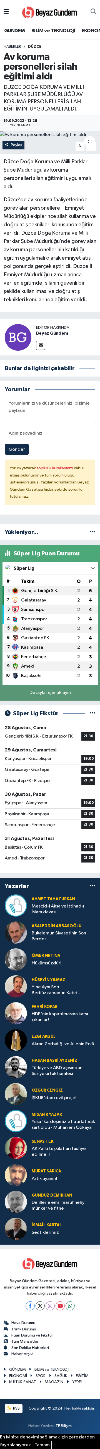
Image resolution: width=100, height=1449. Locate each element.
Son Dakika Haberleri (30, 1348)
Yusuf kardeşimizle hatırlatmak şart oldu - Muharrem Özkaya (63, 1124)
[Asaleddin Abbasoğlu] (16, 932)
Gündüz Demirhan (52, 1195)
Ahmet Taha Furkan (53, 899)
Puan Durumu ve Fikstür (32, 1335)
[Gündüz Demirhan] (16, 1201)
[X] (40, 1305)
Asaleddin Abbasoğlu (56, 926)
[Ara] (93, 12)
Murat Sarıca (46, 1171)
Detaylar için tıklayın (50, 692)
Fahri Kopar (45, 1007)
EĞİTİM (82, 1376)
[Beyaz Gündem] (18, 337)
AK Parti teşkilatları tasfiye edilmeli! (59, 1151)
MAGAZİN (54, 1382)
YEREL (77, 1382)
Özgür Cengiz (47, 1090)
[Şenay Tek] (16, 1147)
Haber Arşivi (22, 1354)
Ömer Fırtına (46, 956)
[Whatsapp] (70, 1305)
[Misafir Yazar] (16, 1121)
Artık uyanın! (44, 1178)
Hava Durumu (23, 1323)
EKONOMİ (18, 1376)
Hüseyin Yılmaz (48, 980)
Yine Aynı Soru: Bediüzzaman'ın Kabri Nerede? (54, 990)
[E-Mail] (40, 345)
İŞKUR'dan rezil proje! (54, 1097)
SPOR (41, 1376)
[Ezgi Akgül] (16, 1040)
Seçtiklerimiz (45, 1232)
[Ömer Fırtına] (16, 959)
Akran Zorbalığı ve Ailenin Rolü (63, 1044)
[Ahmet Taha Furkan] (16, 905)
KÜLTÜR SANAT (22, 1382)
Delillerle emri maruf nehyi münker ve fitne (59, 1205)
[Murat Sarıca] (16, 1174)
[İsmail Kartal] (16, 1228)
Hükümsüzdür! (46, 963)
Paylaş (16, 145)
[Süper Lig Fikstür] (92, 713)
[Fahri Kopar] (16, 1013)
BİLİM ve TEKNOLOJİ (53, 30)
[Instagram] (50, 1305)
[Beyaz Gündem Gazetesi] (50, 11)
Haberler (12, 47)
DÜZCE (34, 47)
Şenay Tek (42, 1141)
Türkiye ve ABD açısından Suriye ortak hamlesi (57, 1071)
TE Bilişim (64, 1426)
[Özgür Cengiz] (16, 1094)
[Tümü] (92, 532)
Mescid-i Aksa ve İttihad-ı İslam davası (58, 909)
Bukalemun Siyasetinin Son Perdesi (59, 936)
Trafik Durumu (23, 1329)
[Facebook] (30, 1305)
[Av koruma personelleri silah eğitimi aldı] (50, 135)
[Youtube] (60, 1305)
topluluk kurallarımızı (55, 468)
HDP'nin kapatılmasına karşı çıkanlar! (60, 1017)
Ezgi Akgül (44, 1036)
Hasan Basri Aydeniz (54, 1061)
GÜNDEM (14, 30)
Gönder (17, 449)
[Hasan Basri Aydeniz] (16, 1067)
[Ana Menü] (6, 11)
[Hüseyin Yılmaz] (16, 986)
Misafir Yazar (47, 1114)
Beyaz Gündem (52, 333)
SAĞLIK (60, 1376)
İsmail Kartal (47, 1225)
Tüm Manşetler (25, 1341)
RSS (16, 1408)
